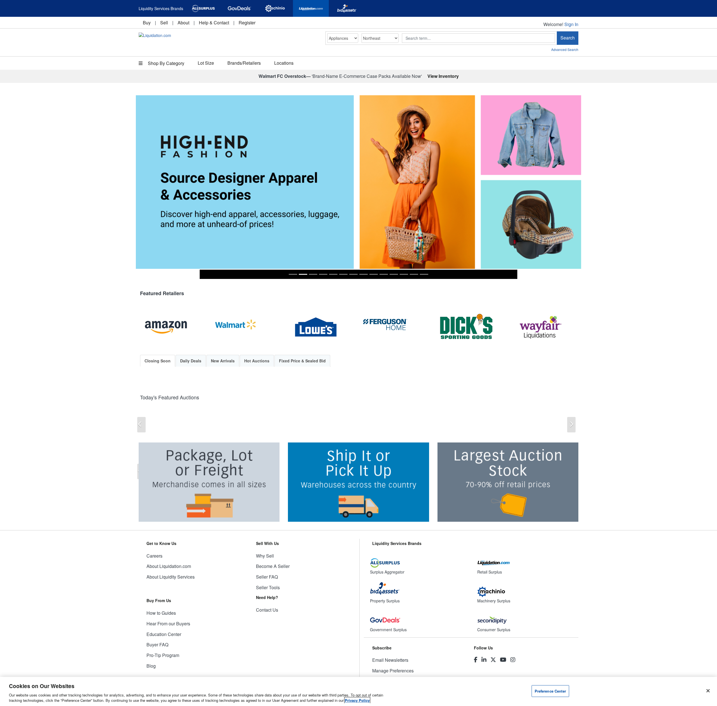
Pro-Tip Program (162, 655)
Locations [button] (284, 63)
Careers (154, 556)
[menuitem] (147, 22)
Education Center (163, 634)
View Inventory (443, 76)
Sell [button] (164, 22)
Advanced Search (564, 49)
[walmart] (246, 327)
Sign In (571, 24)
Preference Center (550, 691)
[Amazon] (171, 327)
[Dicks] (471, 327)
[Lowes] (320, 327)
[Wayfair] (545, 327)
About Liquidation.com (168, 566)
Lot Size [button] (206, 63)
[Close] (708, 691)
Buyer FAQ (157, 644)
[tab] (293, 274)
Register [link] (247, 22)
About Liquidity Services (170, 577)
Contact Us (267, 610)
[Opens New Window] (203, 8)
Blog (151, 666)
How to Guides (161, 613)
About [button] (183, 22)
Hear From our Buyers (168, 623)
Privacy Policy (357, 700)
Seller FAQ (267, 577)
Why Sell (265, 556)
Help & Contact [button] (214, 22)
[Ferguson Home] (396, 327)
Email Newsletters (390, 660)
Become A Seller (273, 566)
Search (567, 37)
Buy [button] (147, 22)
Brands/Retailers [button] (244, 63)
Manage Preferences (393, 670)
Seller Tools (268, 587)
